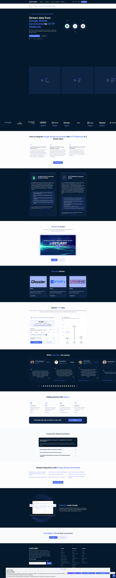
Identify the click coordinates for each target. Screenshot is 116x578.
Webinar (73, 559)
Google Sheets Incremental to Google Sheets (77, 474)
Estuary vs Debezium (64, 561)
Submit (49, 563)
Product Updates (74, 553)
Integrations (36, 6)
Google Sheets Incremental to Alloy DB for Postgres (76, 477)
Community (74, 565)
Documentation (74, 550)
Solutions (47, 1)
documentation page (45, 208)
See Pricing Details (49, 342)
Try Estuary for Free (58, 162)
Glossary (73, 556)
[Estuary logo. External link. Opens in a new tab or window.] (9, 570)
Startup (83, 561)
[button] (42, 2)
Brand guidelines (84, 562)
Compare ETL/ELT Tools (75, 562)
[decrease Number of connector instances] (47, 338)
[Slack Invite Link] (73, 2)
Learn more (47, 412)
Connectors (57, 1)
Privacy (83, 555)
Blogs (73, 552)
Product (41, 1)
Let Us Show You (63, 537)
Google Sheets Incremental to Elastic (56, 474)
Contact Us (62, 259)
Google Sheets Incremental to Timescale (57, 477)
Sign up (31, 412)
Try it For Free (36, 342)
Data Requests (84, 558)
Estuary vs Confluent (64, 559)
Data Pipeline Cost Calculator (65, 562)
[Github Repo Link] (75, 2)
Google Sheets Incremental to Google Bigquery (58, 472)
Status (83, 559)
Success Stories (74, 564)
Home (31, 6)
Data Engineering (74, 558)
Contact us (75, 420)
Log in (79, 1)
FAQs (62, 565)
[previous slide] (39, 386)
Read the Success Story (59, 380)
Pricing (52, 1)
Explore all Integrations (58, 482)
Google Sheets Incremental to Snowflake (76, 472)
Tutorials (73, 555)
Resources (62, 1)
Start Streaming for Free (34, 35)
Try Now (54, 259)
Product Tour (63, 555)
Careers (83, 552)
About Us (83, 550)
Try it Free (84, 1)
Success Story (21, 125)
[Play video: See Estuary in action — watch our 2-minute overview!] (58, 246)
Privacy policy (63, 569)
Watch (75, 412)
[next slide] (77, 386)
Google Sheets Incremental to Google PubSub (38, 477)
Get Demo (44, 35)
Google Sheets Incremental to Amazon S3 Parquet (37, 474)
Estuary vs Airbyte (63, 558)
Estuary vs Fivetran (64, 556)
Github (73, 561)
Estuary (62, 550)
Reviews (62, 564)
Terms (83, 556)
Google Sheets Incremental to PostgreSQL (37, 472)
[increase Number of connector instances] (54, 338)
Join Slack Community (63, 412)
